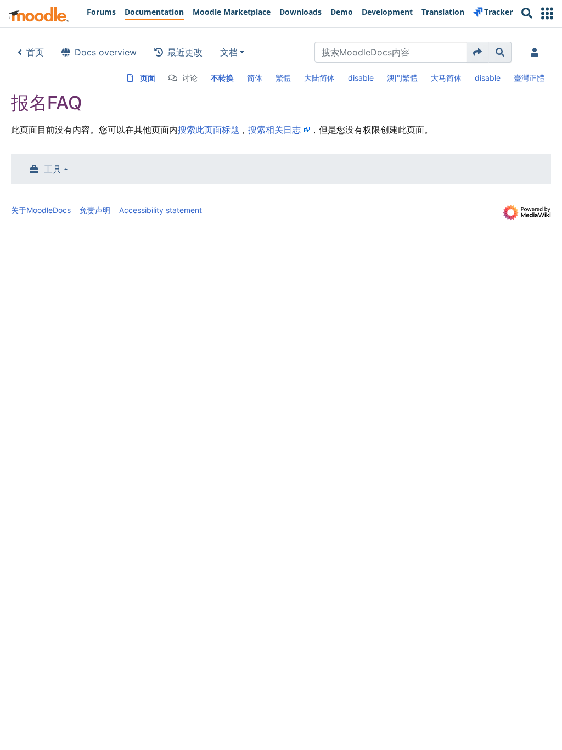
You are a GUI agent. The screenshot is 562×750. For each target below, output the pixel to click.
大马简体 (446, 77)
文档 (229, 52)
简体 (254, 77)
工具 (52, 169)
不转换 (222, 77)
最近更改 (185, 52)
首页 (35, 52)
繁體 (283, 77)
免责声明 (95, 210)
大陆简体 (319, 77)
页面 (147, 77)
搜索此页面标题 (208, 129)
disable (361, 77)
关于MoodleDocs (41, 210)
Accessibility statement (160, 210)
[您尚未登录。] (536, 52)
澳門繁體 (402, 77)
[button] (547, 13)
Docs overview (106, 52)
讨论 (190, 77)
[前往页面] (478, 52)
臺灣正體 (529, 77)
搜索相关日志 (274, 129)
